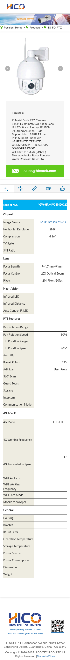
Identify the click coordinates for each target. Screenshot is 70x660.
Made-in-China (46, 656)
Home (19, 27)
